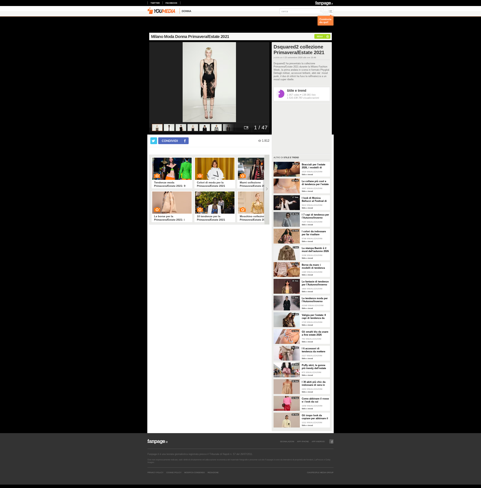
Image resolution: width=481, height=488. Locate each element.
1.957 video (293, 94)
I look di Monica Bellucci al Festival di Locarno (314, 200)
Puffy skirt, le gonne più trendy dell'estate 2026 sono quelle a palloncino (314, 367)
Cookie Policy (174, 472)
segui (320, 36)
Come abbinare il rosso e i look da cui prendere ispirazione (315, 400)
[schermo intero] (246, 127)
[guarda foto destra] (221, 82)
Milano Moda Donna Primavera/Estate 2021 (190, 36)
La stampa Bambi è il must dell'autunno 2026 (315, 250)
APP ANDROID (318, 441)
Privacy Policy (155, 472)
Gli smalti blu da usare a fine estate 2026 (315, 333)
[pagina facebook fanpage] (331, 441)
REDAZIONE (213, 472)
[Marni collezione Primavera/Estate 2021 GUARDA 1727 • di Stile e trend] (257, 169)
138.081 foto (309, 94)
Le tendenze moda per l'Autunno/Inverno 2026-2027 (315, 300)
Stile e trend (296, 90)
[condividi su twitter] (153, 140)
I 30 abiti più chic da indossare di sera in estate (313, 384)
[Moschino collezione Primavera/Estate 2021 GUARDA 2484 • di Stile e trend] (257, 202)
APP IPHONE (303, 441)
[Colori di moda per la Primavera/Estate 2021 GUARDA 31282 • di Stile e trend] (214, 169)
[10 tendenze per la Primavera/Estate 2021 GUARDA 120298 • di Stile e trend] (214, 202)
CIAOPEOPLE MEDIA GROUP (320, 472)
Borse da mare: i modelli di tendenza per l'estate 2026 (313, 266)
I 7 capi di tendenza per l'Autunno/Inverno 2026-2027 (315, 216)
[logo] (324, 3)
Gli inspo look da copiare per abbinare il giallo (315, 417)
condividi (170, 140)
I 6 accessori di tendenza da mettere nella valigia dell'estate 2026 (315, 350)
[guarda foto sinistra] (161, 82)
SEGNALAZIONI (287, 441)
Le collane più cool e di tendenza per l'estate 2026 (315, 183)
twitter (155, 3)
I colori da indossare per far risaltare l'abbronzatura (314, 233)
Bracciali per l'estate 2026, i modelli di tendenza (313, 166)
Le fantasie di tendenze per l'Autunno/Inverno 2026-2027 (315, 283)
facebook (171, 3)
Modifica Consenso (194, 472)
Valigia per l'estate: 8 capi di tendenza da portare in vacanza (314, 317)
